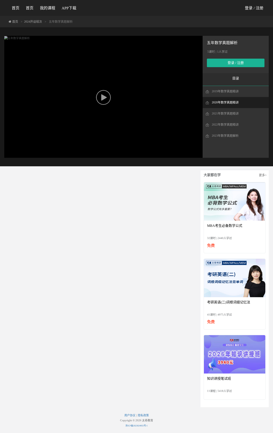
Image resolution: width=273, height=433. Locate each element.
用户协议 (129, 415)
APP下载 (69, 8)
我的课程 (47, 8)
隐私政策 (143, 415)
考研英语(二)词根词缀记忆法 (228, 302)
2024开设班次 (33, 21)
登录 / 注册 (254, 8)
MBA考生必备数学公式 (224, 225)
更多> (263, 175)
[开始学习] (234, 201)
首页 (15, 8)
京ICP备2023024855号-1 (136, 425)
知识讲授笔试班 (219, 378)
